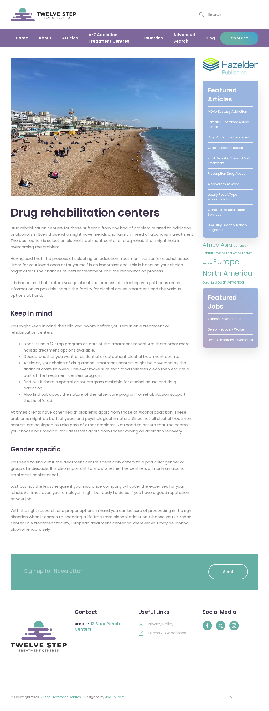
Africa (211, 245)
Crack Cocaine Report (225, 148)
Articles (70, 38)
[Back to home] (43, 14)
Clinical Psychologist (224, 319)
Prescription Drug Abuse (226, 173)
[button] (230, 697)
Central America (214, 253)
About (45, 38)
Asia (226, 245)
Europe (226, 261)
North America (227, 273)
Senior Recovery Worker (226, 329)
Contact (239, 38)
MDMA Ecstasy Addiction (227, 111)
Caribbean (241, 246)
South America (229, 282)
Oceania (208, 283)
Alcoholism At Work (223, 184)
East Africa (233, 253)
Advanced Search (184, 38)
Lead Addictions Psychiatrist (230, 340)
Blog (210, 38)
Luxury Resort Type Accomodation (222, 197)
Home (22, 38)
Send (228, 571)
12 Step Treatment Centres (60, 697)
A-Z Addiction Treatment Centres (109, 38)
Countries (152, 38)
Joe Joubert (114, 697)
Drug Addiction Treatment (228, 137)
